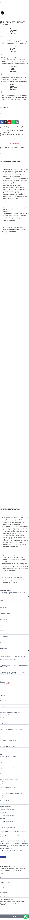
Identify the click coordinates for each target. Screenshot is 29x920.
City (1, 689)
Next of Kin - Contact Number (8, 740)
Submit (3, 857)
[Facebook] (2, 122)
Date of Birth (4, 619)
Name (2, 873)
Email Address (4, 892)
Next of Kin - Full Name (6, 735)
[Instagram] (5, 122)
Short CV (3, 812)
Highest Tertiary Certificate (7, 825)
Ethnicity (2, 631)
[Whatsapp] (13, 122)
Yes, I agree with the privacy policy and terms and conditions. (13, 835)
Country (2, 706)
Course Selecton (5, 896)
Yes (2, 781)
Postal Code (3, 701)
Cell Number (4, 723)
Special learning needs (6, 654)
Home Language (4, 636)
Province (3, 625)
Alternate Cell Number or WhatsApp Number (11, 729)
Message (2, 904)
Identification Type (5, 613)
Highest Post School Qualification (9, 768)
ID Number (3, 607)
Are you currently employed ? (8, 659)
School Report (4, 819)
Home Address (4, 683)
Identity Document (5, 806)
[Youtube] (9, 122)
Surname (2, 877)
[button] (25, 916)
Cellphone (9, 714)
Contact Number (5, 882)
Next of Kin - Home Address (8, 746)
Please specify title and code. (7, 787)
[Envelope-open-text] (17, 122)
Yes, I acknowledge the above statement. (11, 850)
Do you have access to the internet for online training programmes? (14, 666)
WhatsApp (16, 714)
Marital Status (3, 648)
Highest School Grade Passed (8, 756)
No (2, 783)
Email (2, 714)
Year (1, 762)
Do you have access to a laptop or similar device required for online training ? (12, 673)
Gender (2, 642)
